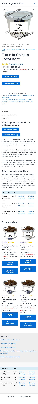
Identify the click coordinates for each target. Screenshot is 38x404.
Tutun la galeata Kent (18, 49)
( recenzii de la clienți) (16, 64)
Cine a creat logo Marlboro (8, 343)
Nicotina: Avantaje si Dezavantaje (10, 357)
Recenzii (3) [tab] (5, 118)
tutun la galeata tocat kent (12, 101)
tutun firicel (10, 99)
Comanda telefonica (10, 76)
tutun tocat (23, 101)
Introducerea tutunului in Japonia (10, 340)
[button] (33, 9)
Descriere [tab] (5, 111)
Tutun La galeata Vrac (13, 3)
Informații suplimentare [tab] (9, 115)
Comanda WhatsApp (11, 83)
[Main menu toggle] (34, 3)
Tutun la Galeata (15, 44)
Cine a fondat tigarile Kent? (8, 347)
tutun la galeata (18, 99)
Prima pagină (5, 44)
